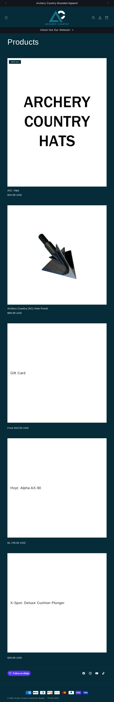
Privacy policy (53, 698)
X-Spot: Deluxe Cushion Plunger (37, 603)
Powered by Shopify (36, 698)
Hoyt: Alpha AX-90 (25, 488)
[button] (6, 17)
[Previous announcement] (6, 3)
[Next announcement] (108, 3)
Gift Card (18, 373)
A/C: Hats (13, 190)
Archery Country (21, 698)
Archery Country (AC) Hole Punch (27, 308)
